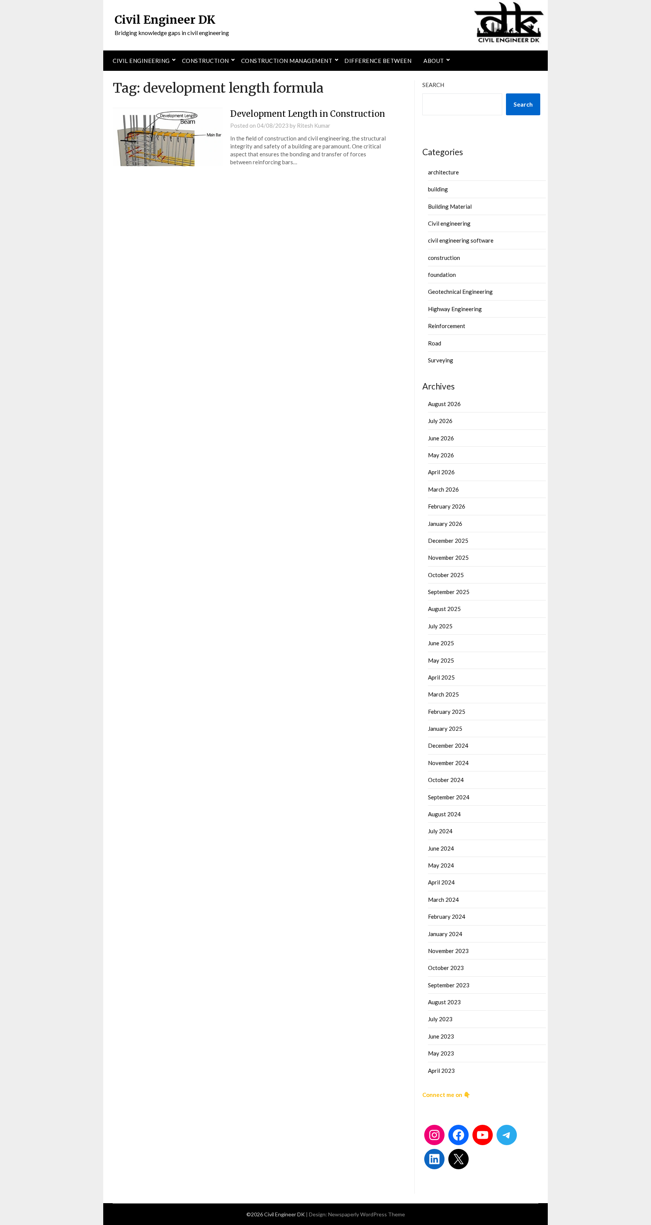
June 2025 (441, 643)
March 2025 (443, 694)
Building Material (450, 206)
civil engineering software (461, 240)
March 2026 (443, 489)
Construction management (287, 60)
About (433, 60)
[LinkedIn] (434, 1159)
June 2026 (441, 438)
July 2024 (440, 831)
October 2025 (446, 574)
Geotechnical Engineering (460, 291)
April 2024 (441, 882)
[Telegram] (507, 1135)
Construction (205, 60)
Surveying (440, 360)
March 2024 (443, 899)
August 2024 (444, 814)
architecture (443, 172)
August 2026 (444, 403)
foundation (442, 274)
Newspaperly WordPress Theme (366, 1214)
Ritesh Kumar (313, 125)
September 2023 (448, 985)
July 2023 (440, 1019)
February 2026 (446, 506)
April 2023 (441, 1070)
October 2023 (446, 967)
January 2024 (445, 933)
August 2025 (444, 608)
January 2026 (445, 523)
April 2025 (441, 677)
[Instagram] (434, 1135)
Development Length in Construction (307, 113)
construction (444, 257)
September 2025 (448, 591)
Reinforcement (446, 325)
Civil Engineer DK (165, 19)
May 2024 (441, 865)
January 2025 (445, 728)
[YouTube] (482, 1135)
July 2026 (440, 420)
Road (434, 343)
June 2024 (441, 848)
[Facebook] (458, 1135)
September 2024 (448, 797)
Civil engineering (141, 60)
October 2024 (446, 779)
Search (433, 84)
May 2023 (441, 1053)
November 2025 (448, 557)
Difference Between (377, 60)
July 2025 (440, 626)
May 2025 (441, 660)
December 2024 (448, 745)
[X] (458, 1159)
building (438, 189)
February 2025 (446, 711)
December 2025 (448, 540)
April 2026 (441, 472)
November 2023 (448, 950)
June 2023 (441, 1036)
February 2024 (446, 916)
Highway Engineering (455, 308)
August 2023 (444, 1002)
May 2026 (441, 455)
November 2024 (448, 762)
